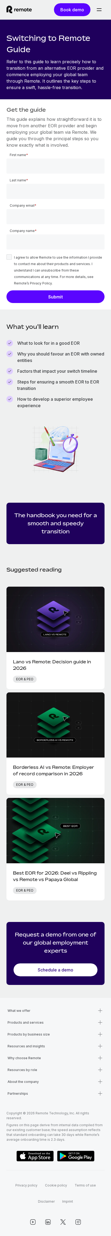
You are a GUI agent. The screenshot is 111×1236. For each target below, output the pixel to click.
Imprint (67, 1201)
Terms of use (85, 1185)
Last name (18, 180)
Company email (22, 205)
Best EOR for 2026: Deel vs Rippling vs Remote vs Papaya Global (55, 876)
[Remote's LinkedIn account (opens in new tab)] (48, 1222)
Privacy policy (26, 1185)
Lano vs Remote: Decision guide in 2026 (52, 665)
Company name (22, 231)
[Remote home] (19, 10)
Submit (55, 297)
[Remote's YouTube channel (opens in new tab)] (32, 1222)
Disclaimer (46, 1201)
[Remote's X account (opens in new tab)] (63, 1222)
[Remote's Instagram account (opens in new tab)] (78, 1222)
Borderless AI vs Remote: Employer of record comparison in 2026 (53, 770)
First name (18, 155)
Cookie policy (56, 1185)
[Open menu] (99, 9)
